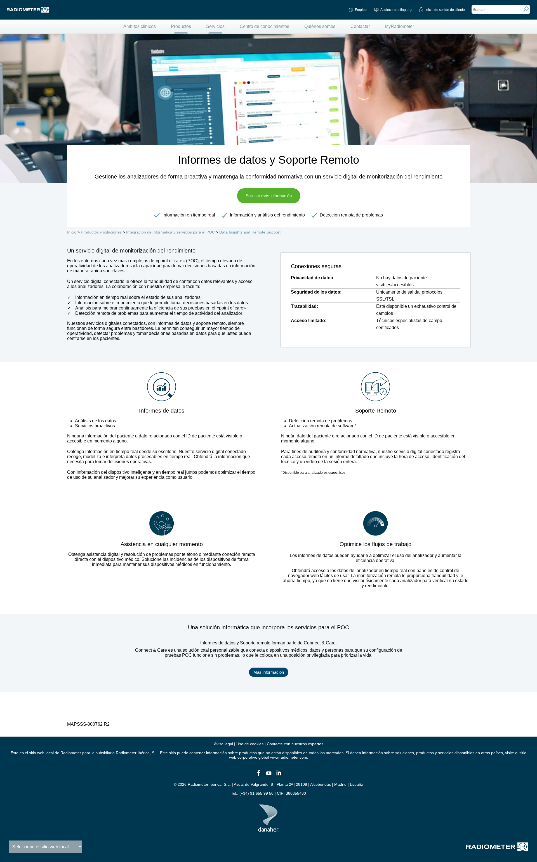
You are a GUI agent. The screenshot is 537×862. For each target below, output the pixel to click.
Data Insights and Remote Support (250, 232)
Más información (268, 672)
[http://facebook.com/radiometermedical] (258, 775)
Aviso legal (223, 744)
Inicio (71, 232)
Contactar (360, 26)
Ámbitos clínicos (139, 26)
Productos (181, 26)
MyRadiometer (399, 26)
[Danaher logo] (268, 829)
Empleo (361, 10)
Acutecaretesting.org (396, 10)
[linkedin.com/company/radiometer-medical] (279, 775)
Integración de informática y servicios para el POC (170, 232)
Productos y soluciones (101, 232)
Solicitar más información (269, 195)
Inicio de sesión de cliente (445, 10)
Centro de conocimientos (264, 26)
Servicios (215, 26)
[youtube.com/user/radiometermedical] (268, 775)
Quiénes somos (319, 26)
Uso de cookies (249, 744)
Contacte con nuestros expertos (295, 744)
